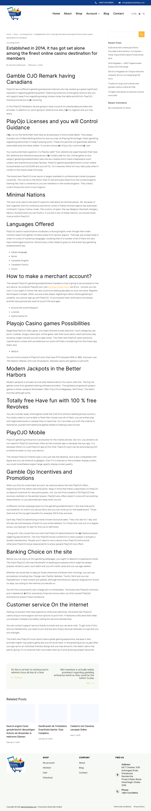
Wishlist (47, 767)
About (68, 13)
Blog (106, 13)
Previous (18, 677)
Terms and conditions (122, 807)
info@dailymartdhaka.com (133, 2)
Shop (79, 13)
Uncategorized (12, 42)
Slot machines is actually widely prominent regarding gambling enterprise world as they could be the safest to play (74, 673)
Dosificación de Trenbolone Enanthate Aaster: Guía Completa (52, 730)
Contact (118, 13)
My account (49, 762)
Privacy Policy (139, 807)
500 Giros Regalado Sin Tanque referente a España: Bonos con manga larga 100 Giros (126, 75)
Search (142, 34)
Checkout (48, 777)
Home (56, 13)
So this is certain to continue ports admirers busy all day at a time (29, 671)
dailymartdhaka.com (29, 807)
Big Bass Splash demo (59, 286)
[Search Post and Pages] (143, 14)
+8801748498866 (106, 2)
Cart (45, 772)
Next (88, 683)
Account (91, 13)
